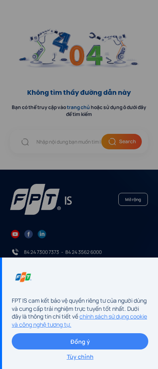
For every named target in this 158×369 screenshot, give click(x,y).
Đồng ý (80, 341)
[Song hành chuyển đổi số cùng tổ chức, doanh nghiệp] (34, 22)
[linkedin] (42, 233)
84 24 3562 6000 (83, 252)
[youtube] (15, 233)
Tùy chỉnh (80, 356)
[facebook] (28, 233)
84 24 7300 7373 (41, 252)
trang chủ (78, 107)
